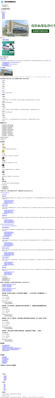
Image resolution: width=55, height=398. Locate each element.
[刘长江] (3, 88)
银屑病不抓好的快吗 (3, 58)
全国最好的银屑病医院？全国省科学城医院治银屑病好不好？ (11, 62)
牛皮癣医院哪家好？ (5, 277)
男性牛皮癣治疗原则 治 (5, 227)
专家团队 (5, 377)
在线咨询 (3, 18)
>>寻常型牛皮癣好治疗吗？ (8, 302)
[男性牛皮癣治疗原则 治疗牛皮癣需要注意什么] (9, 225)
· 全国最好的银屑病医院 (5, 40)
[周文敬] (3, 84)
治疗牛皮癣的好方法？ (5, 187)
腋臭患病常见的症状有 (10, 254)
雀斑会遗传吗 (4, 267)
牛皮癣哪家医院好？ (5, 186)
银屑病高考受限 (9, 233)
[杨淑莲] (3, 80)
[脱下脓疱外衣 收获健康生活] (6, 286)
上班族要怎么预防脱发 (5, 238)
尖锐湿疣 (10, 224)
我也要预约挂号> (3, 139)
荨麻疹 (7, 192)
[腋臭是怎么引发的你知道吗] (6, 246)
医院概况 (3, 14)
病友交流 (3, 17)
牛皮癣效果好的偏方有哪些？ (6, 278)
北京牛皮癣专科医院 (5, 359)
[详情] (50, 60)
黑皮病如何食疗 (9, 274)
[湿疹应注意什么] (5, 213)
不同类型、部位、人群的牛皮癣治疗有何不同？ (9, 190)
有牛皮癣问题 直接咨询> (8, 92)
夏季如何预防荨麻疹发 (10, 212)
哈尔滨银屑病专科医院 (5, 358)
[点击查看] (5, 200)
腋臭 (8, 224)
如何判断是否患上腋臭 (10, 253)
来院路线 (3, 16)
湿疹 (8, 192)
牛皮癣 (5, 224)
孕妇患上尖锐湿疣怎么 (5, 257)
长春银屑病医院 (4, 362)
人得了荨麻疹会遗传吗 (10, 210)
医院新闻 (5, 376)
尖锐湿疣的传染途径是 (10, 264)
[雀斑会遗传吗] (4, 265)
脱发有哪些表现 (9, 242)
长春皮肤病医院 (4, 360)
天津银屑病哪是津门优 (5, 63)
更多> (1, 67)
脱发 (7, 224)
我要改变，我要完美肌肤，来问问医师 (7, 282)
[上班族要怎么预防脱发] (6, 236)
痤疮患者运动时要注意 (10, 200)
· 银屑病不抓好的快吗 (5, 39)
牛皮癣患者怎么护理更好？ (6, 280)
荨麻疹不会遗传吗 (5, 205)
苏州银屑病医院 (4, 357)
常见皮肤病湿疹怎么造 (10, 221)
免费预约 (3, 101)
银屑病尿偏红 (9, 234)
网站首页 (3, 13)
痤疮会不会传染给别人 (10, 201)
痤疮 (4, 192)
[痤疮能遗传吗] (4, 194)
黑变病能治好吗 (9, 273)
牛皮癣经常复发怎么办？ (6, 279)
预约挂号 (5, 380)
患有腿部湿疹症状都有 (10, 222)
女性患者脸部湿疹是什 (10, 220)
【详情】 (38, 109)
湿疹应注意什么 (4, 215)
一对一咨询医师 (2, 184)
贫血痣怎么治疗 (9, 272)
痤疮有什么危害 (9, 202)
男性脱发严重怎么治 (10, 243)
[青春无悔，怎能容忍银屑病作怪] (7, 290)
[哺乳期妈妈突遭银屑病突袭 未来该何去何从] (9, 284)
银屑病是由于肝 (9, 235)
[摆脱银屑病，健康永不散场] (6, 289)
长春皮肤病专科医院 (5, 361)
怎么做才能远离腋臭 (10, 252)
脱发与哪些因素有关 (10, 244)
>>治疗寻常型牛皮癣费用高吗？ (8, 303)
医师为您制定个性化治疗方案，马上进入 (7, 78)
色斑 (13, 224)
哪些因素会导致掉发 (10, 245)
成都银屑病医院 (4, 363)
